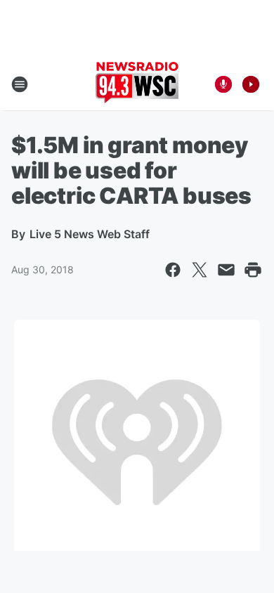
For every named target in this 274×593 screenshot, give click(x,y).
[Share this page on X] (199, 270)
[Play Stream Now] (250, 84)
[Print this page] (253, 270)
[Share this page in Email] (226, 270)
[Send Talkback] (223, 84)
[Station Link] (137, 84)
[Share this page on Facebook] (173, 270)
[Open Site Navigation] (19, 84)
